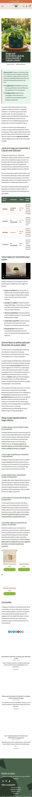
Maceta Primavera (9, 588)
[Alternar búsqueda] (23, 6)
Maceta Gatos (24, 564)
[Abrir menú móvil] (2, 6)
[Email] (23, 632)
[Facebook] (9, 632)
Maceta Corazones (9, 564)
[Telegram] (20, 632)
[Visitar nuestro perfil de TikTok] (9, 781)
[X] (11, 632)
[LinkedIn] (14, 632)
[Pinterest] (18, 632)
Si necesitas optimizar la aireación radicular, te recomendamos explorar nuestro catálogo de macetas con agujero (15, 446)
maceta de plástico (15, 365)
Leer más (16, 669)
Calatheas (5, 209)
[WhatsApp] (16, 632)
